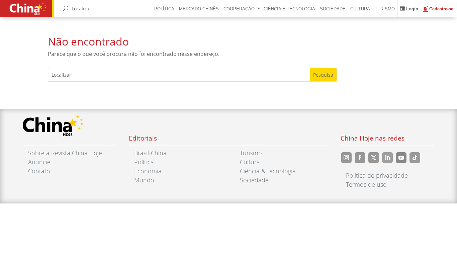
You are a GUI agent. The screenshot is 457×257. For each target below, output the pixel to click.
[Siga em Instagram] (346, 157)
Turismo (385, 8)
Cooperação (239, 8)
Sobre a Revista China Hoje (65, 153)
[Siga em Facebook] (360, 157)
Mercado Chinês (199, 8)
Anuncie (39, 162)
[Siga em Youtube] (401, 157)
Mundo (144, 180)
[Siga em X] (373, 157)
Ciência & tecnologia (268, 171)
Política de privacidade (377, 175)
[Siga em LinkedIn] (387, 157)
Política (164, 8)
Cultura (360, 8)
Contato (39, 171)
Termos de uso (366, 184)
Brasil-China (150, 153)
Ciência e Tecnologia (289, 8)
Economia (148, 171)
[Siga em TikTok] (415, 157)
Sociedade (333, 8)
